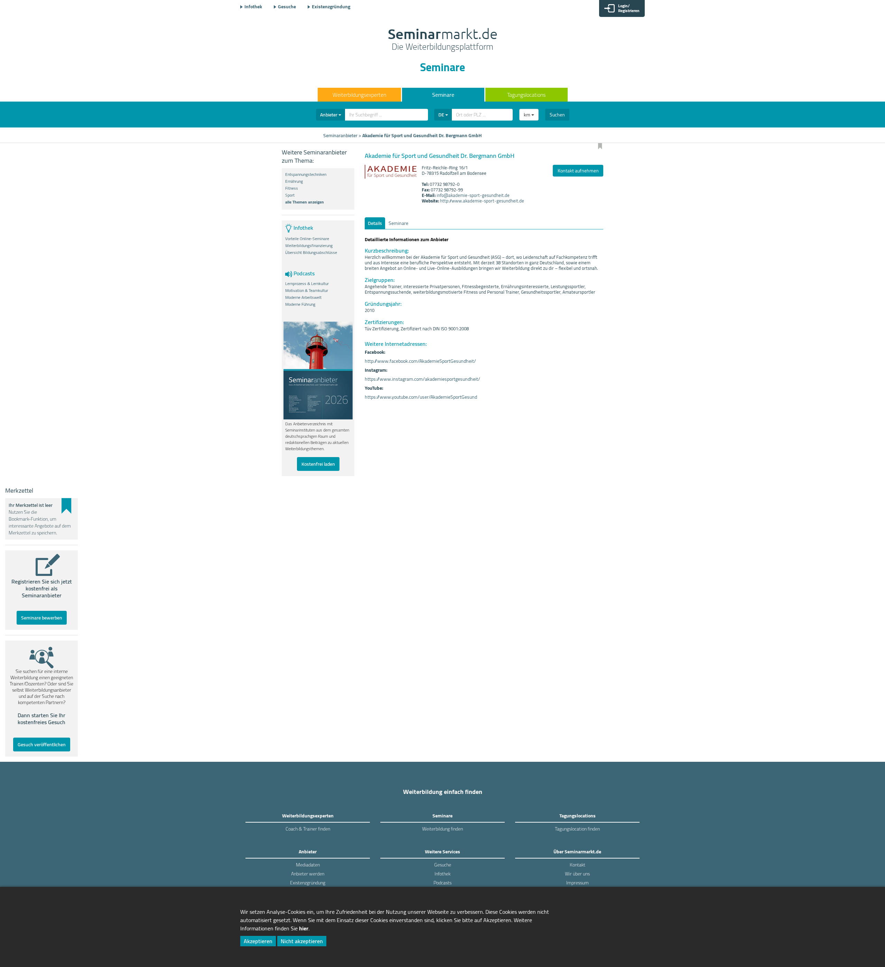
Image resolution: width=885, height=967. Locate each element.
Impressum (577, 882)
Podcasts (442, 882)
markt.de (442, 40)
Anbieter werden (307, 873)
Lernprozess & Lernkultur (307, 283)
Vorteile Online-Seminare (307, 238)
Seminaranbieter (340, 135)
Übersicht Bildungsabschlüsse (311, 252)
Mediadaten (308, 864)
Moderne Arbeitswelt (303, 297)
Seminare (443, 94)
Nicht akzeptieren (302, 941)
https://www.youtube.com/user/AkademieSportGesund (421, 396)
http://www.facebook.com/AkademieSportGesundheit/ (420, 361)
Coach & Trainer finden (308, 828)
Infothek (253, 6)
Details (375, 223)
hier (303, 928)
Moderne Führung (300, 304)
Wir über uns (577, 873)
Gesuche (287, 6)
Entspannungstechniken (305, 174)
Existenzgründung (331, 6)
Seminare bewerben (41, 617)
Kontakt (577, 864)
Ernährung (294, 181)
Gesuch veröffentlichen (42, 744)
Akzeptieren (258, 941)
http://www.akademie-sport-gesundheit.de (482, 201)
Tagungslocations (526, 94)
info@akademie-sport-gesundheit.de (473, 195)
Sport (290, 195)
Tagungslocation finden (577, 828)
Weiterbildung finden (442, 828)
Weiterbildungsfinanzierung (309, 245)
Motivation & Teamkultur (306, 290)
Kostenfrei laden (318, 463)
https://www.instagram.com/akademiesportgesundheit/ (422, 379)
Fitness (291, 188)
